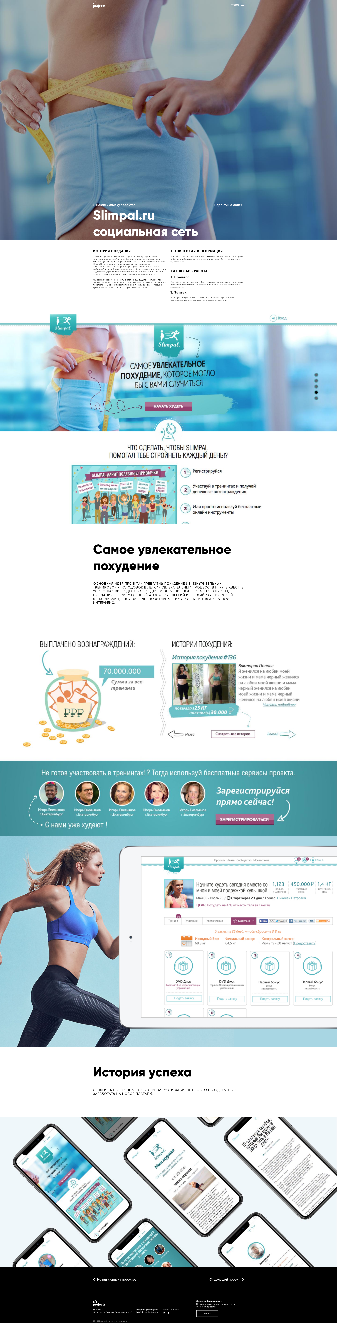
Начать (207, 1313)
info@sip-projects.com (147, 1312)
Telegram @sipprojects (147, 1309)
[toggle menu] (242, 5)
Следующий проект (224, 1279)
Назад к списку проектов (115, 205)
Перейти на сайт (227, 205)
